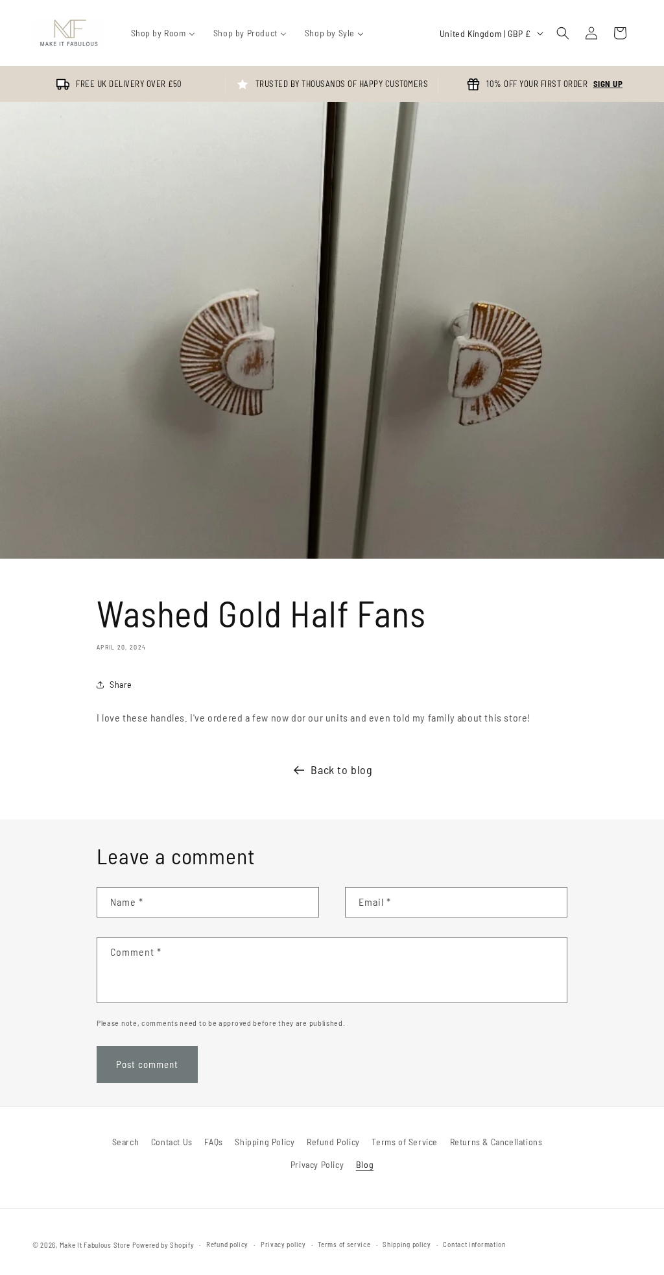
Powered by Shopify (163, 1245)
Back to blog (341, 769)
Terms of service (344, 1244)
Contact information (474, 1244)
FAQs (213, 1141)
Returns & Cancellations (496, 1141)
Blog (365, 1164)
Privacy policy (283, 1244)
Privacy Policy (317, 1164)
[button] (563, 33)
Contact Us (172, 1141)
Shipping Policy (264, 1141)
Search (125, 1141)
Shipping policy (407, 1244)
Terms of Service (405, 1141)
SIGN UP (608, 84)
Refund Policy (333, 1141)
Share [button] (121, 684)
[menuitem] (163, 33)
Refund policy (227, 1244)
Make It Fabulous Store (95, 1245)
